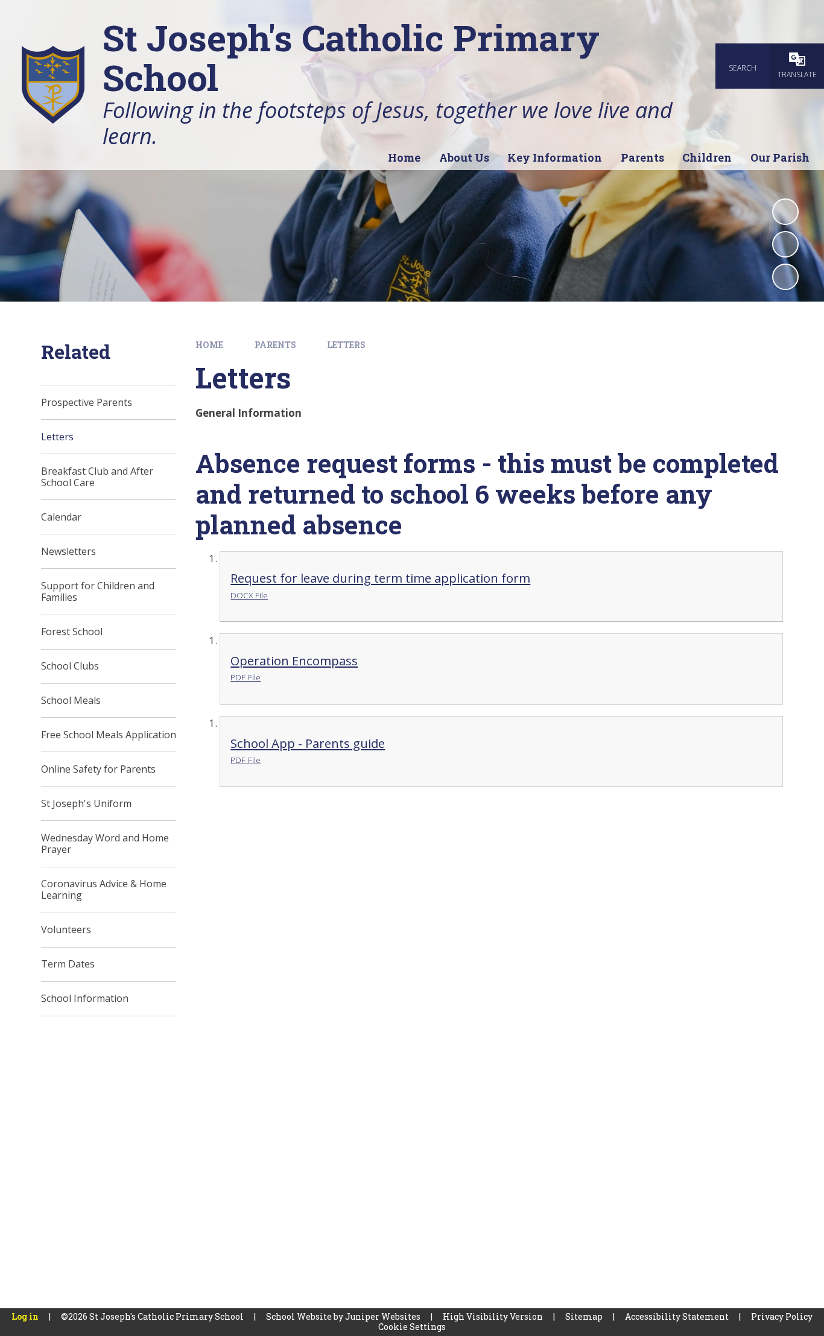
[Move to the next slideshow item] (785, 277)
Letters (346, 344)
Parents (275, 344)
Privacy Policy (782, 1316)
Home (209, 344)
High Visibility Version (493, 1316)
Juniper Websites (382, 1316)
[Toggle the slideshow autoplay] (785, 211)
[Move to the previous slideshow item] (785, 244)
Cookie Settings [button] (412, 1326)
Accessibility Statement (677, 1316)
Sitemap (584, 1316)
